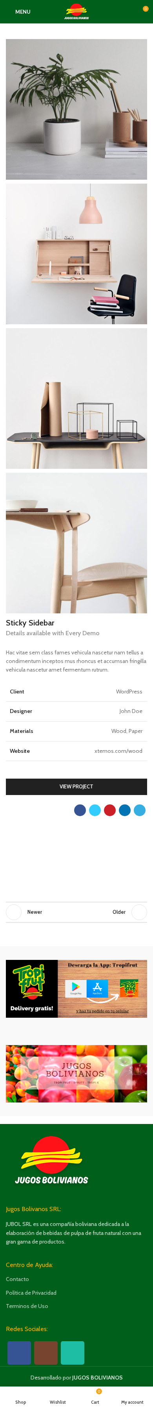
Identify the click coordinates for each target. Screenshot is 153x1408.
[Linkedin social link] (125, 810)
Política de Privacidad (31, 1292)
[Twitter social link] (95, 810)
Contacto (17, 1279)
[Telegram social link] (140, 810)
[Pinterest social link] (110, 810)
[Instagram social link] (46, 1353)
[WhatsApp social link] (72, 1353)
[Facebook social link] (80, 810)
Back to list (76, 912)
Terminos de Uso (27, 1306)
